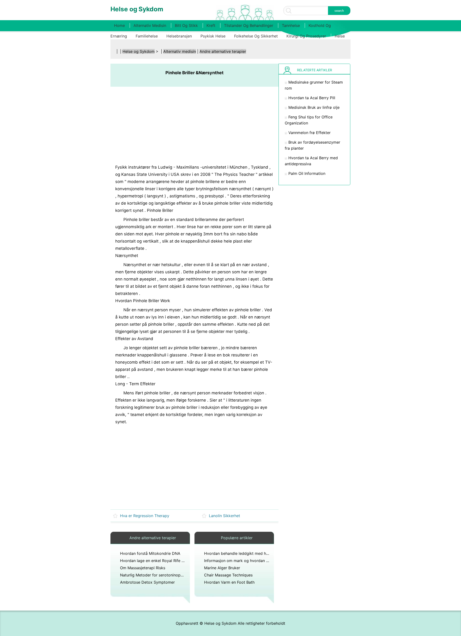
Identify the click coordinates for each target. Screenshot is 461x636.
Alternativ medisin (149, 25)
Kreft (210, 25)
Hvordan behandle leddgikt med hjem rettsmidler (248, 553)
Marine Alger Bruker (222, 567)
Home (119, 25)
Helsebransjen (179, 36)
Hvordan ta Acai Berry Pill (311, 97)
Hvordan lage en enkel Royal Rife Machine (158, 560)
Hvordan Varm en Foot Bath (229, 582)
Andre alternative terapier (223, 51)
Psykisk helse (212, 36)
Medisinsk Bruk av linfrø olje (314, 107)
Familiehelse (147, 36)
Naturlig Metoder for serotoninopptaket (156, 575)
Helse (340, 36)
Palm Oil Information (306, 173)
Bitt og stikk (186, 25)
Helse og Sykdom (138, 51)
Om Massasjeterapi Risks (142, 567)
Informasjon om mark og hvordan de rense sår (246, 560)
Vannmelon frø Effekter (309, 132)
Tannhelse (291, 25)
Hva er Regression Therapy (144, 515)
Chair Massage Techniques (228, 575)
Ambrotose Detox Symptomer (147, 582)
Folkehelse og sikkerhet (256, 36)
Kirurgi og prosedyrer (306, 36)
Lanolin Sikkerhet (224, 515)
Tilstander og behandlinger (248, 25)
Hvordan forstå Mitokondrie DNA (150, 553)
